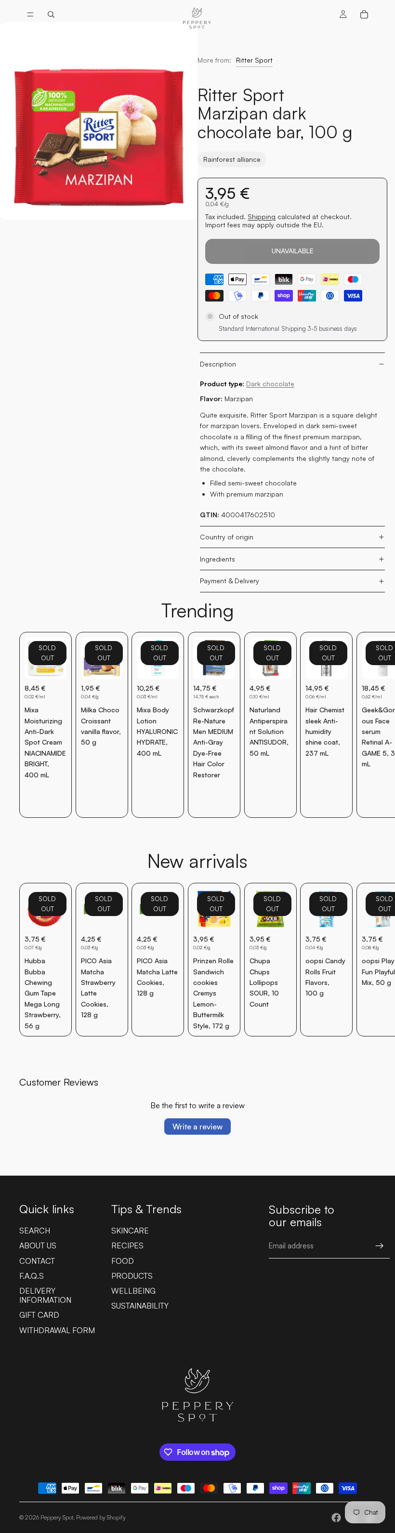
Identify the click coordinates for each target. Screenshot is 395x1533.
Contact (37, 1261)
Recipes (127, 1245)
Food (122, 1261)
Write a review (197, 1126)
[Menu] (30, 14)
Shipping (262, 216)
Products (132, 1276)
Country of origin (226, 537)
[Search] (51, 14)
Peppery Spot (56, 1517)
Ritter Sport (254, 60)
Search (34, 1230)
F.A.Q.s (31, 1276)
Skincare (130, 1230)
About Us (37, 1245)
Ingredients (217, 559)
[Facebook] (336, 1517)
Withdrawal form (57, 1330)
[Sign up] (379, 1246)
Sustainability (140, 1305)
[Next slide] (365, 724)
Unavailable (293, 251)
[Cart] (364, 14)
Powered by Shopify (101, 1517)
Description (218, 364)
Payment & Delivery (229, 581)
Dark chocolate (270, 384)
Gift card (39, 1315)
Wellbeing (133, 1291)
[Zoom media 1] (99, 121)
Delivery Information (45, 1295)
